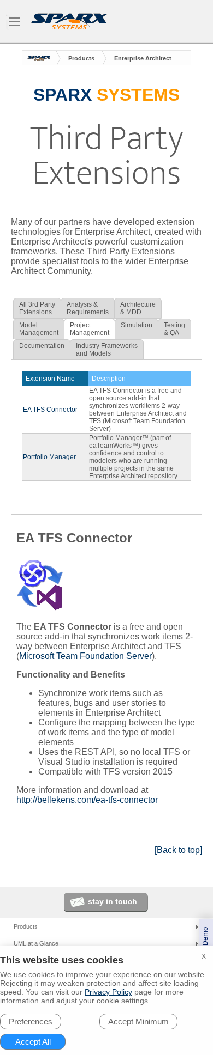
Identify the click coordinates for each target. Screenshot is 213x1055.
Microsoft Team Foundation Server (85, 656)
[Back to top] (178, 850)
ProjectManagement (89, 329)
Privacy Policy (108, 991)
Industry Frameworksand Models (107, 349)
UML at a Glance (36, 943)
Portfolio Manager (49, 457)
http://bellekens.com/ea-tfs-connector (87, 799)
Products (81, 58)
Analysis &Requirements (88, 308)
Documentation (41, 346)
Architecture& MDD (138, 308)
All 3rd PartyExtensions (37, 308)
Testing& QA (174, 329)
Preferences (30, 1021)
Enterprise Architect (142, 58)
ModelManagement (38, 329)
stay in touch (112, 901)
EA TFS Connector (50, 409)
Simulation (136, 325)
